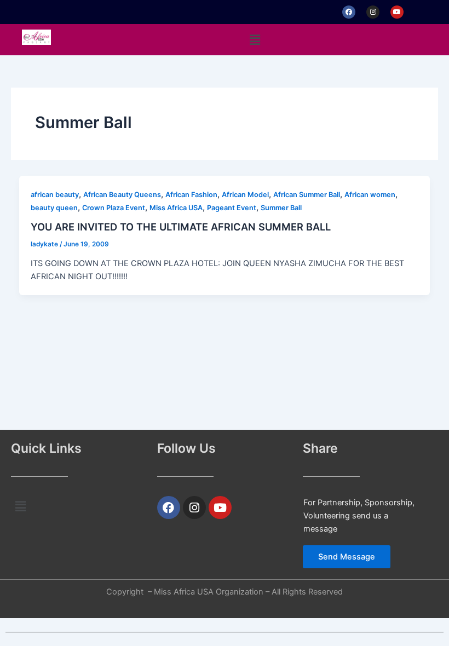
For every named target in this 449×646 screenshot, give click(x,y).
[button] (254, 40)
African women (369, 195)
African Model (245, 195)
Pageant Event (231, 208)
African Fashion (191, 195)
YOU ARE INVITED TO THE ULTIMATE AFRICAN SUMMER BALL (181, 227)
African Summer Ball (306, 195)
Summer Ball (281, 208)
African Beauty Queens (122, 195)
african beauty (55, 195)
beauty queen (54, 208)
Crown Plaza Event (113, 208)
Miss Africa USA (176, 208)
